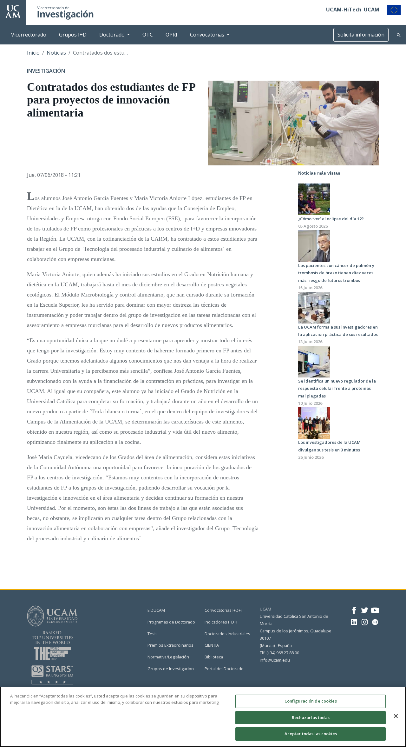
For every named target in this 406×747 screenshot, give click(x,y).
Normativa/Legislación (168, 657)
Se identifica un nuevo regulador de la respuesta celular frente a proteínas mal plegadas (337, 388)
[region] (203, 717)
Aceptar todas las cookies (311, 734)
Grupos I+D (73, 34)
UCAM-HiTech (343, 9)
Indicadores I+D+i (221, 622)
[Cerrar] (396, 716)
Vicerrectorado (28, 34)
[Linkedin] (354, 621)
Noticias (56, 52)
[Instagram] (365, 621)
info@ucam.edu (275, 660)
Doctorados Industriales (227, 634)
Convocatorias (207, 34)
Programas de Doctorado (171, 622)
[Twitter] (365, 609)
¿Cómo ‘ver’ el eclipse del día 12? (331, 219)
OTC (147, 34)
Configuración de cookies (311, 701)
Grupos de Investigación (170, 668)
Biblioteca (214, 657)
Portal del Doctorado (224, 668)
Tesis (152, 634)
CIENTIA (212, 645)
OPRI (171, 34)
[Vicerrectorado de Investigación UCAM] (13, 11)
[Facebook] (354, 609)
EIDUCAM (156, 610)
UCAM (371, 9)
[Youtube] (375, 609)
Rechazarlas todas (311, 717)
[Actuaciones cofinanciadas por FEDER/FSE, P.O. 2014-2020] (394, 9)
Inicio (33, 52)
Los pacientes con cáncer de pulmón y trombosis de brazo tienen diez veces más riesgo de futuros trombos (336, 273)
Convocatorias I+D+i (223, 610)
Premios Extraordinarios (170, 645)
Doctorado (112, 34)
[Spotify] (375, 621)
